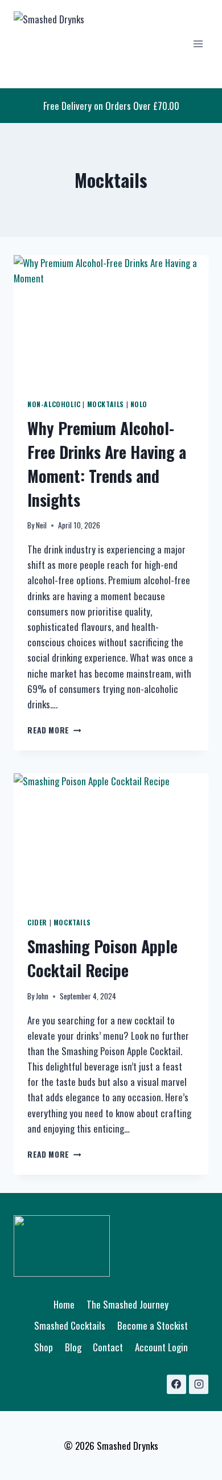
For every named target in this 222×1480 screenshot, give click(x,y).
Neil (41, 525)
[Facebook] (176, 1384)
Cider (37, 922)
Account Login (161, 1347)
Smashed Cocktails (69, 1325)
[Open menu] (197, 44)
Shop (43, 1347)
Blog (73, 1347)
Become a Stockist (152, 1325)
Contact (108, 1347)
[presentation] (111, 320)
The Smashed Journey (127, 1304)
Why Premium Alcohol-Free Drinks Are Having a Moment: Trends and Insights (106, 463)
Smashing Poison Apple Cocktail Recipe (102, 958)
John (42, 996)
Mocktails (105, 404)
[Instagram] (198, 1384)
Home (64, 1304)
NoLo (138, 404)
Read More (54, 730)
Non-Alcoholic (54, 404)
